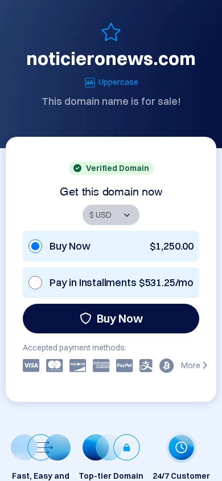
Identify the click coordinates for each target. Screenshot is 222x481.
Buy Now (120, 318)
